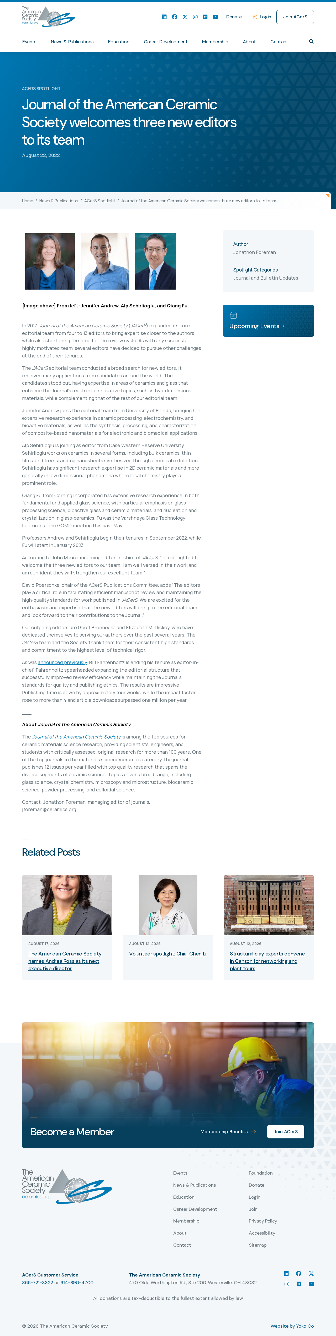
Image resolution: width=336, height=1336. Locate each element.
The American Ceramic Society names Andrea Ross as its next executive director (65, 961)
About (249, 42)
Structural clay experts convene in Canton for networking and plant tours (267, 961)
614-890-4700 (76, 1282)
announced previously (62, 662)
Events (29, 42)
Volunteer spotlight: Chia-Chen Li (167, 953)
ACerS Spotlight (99, 201)
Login (265, 17)
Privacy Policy (263, 1221)
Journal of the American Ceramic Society (76, 737)
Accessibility (262, 1233)
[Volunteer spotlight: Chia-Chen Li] (168, 904)
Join (253, 1209)
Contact (279, 42)
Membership (215, 42)
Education (118, 42)
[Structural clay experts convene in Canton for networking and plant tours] (269, 904)
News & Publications (72, 42)
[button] (311, 41)
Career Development (166, 42)
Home (27, 201)
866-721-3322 (37, 1282)
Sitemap (257, 1245)
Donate (234, 17)
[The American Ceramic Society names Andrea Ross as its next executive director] (67, 904)
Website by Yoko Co (292, 1326)
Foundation (260, 1173)
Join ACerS (295, 17)
